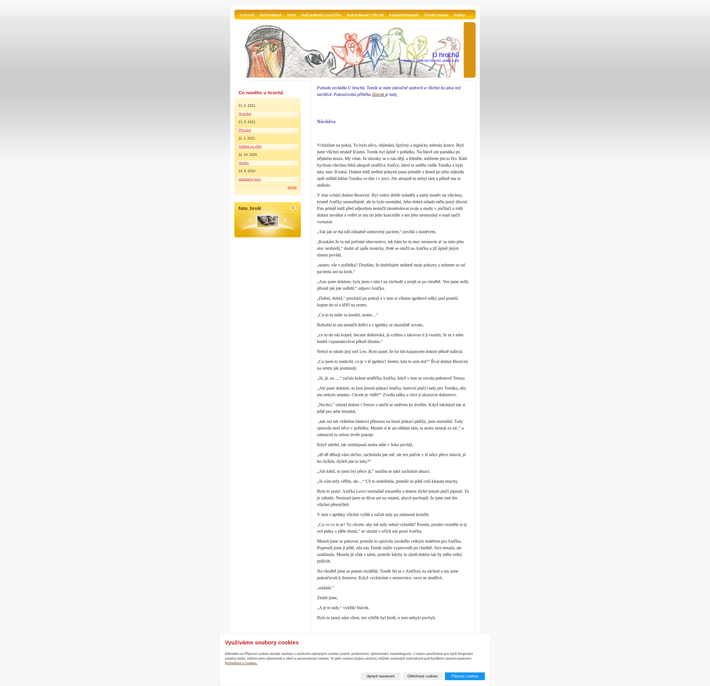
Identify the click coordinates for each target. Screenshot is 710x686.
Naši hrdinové (271, 15)
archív (292, 187)
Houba (244, 163)
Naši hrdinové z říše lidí (365, 15)
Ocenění (245, 114)
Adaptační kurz (250, 179)
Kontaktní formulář (404, 15)
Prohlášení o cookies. (241, 663)
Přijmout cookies (465, 676)
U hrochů (247, 15)
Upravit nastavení (380, 676)
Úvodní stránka (436, 15)
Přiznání (245, 130)
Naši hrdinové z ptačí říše (321, 15)
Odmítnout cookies (422, 676)
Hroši (291, 15)
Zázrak (378, 94)
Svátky (459, 15)
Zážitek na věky (250, 147)
